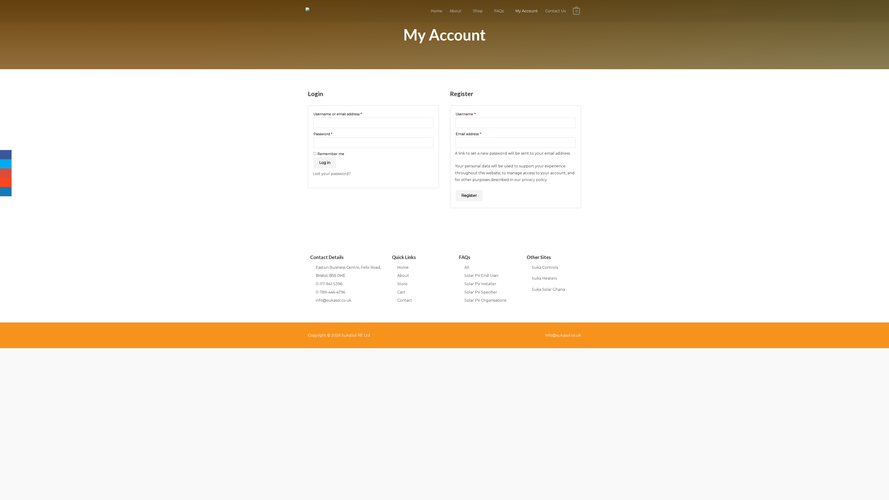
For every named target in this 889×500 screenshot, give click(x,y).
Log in (324, 162)
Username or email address (345, 113)
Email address (476, 133)
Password (330, 133)
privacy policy (534, 180)
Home (436, 11)
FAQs (499, 11)
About (455, 11)
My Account (526, 11)
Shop (478, 11)
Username (473, 113)
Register (469, 195)
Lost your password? (332, 174)
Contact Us (555, 11)
